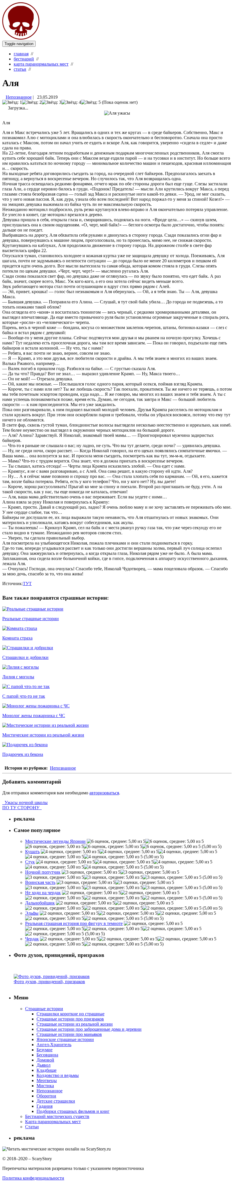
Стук (30, 861)
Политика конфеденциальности (33, 1178)
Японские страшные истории (65, 1039)
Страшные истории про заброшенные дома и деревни (89, 1029)
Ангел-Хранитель (54, 1044)
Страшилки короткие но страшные (70, 1013)
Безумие (45, 1049)
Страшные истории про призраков (70, 1018)
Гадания (45, 1106)
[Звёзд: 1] (12, 102)
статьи (20, 69)
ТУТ (27, 583)
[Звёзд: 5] (91, 102)
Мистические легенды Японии (55, 841)
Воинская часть (40, 882)
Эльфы (32, 913)
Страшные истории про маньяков (69, 1034)
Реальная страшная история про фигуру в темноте (74, 923)
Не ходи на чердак (43, 892)
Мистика (45, 1085)
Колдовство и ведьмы (58, 1075)
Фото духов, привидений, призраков (49, 981)
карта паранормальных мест (41, 64)
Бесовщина (47, 1054)
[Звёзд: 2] (32, 102)
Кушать (32, 851)
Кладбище (47, 1070)
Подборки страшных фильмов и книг (73, 1111)
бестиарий (24, 58)
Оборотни (46, 1095)
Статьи (32, 1126)
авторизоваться (104, 792)
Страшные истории (44, 1008)
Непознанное (19, 97)
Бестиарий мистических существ (57, 1116)
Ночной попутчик (42, 872)
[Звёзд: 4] (71, 102)
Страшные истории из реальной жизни (75, 1024)
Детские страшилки (56, 1101)
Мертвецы (47, 1080)
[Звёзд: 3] (51, 102)
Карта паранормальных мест (53, 1121)
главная (21, 53)
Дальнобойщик (40, 902)
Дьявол (44, 1065)
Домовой (45, 1060)
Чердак (32, 938)
